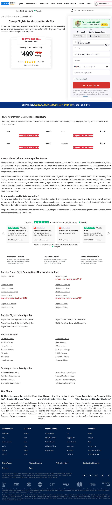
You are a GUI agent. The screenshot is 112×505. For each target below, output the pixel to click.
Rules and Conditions (94, 450)
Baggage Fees (71, 438)
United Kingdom (7, 442)
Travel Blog (70, 446)
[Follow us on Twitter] (102, 475)
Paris (25, 438)
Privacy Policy (92, 446)
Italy (3, 438)
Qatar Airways (49, 434)
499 (27, 53)
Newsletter (70, 450)
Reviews (90, 438)
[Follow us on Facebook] (84, 475)
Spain (4, 446)
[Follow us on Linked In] (108, 475)
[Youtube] (96, 475)
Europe (13, 16)
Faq (68, 434)
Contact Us (70, 454)
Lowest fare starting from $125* (68, 298)
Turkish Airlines (50, 442)
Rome (25, 442)
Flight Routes (7, 463)
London (26, 434)
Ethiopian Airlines (50, 446)
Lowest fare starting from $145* (68, 279)
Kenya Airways (49, 450)
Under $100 (44, 4)
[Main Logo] (8, 3)
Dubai (25, 446)
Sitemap (5, 468)
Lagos (25, 454)
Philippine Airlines (50, 438)
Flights (8, 16)
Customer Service (93, 454)
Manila (26, 450)
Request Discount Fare (29, 135)
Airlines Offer (31, 4)
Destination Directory (91, 463)
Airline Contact (71, 442)
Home (3, 16)
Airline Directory (62, 463)
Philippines (5, 434)
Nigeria (4, 450)
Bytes (31, 468)
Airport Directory (35, 463)
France (18, 16)
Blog (89, 442)
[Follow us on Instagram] (90, 475)
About (90, 434)
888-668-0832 (104, 3)
